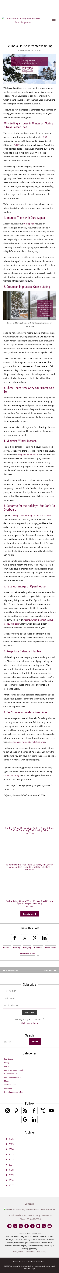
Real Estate (51, 947)
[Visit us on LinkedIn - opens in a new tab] (34, 1119)
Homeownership (28, 953)
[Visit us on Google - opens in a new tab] (25, 1119)
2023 (11, 1154)
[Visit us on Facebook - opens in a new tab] (34, 1110)
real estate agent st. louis (13, 1070)
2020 (11, 1169)
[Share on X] (24, 938)
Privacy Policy (18, 1252)
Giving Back (29, 1204)
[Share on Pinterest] (34, 938)
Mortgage (8, 1088)
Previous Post (12, 970)
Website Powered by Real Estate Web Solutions (29, 1262)
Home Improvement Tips (13, 1092)
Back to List (29, 914)
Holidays (38, 947)
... (38, 953)
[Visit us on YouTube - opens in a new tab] (51, 1110)
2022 (11, 1159)
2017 (11, 1185)
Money (6, 1081)
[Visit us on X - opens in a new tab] (42, 1110)
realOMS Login (29, 1269)
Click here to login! (29, 1022)
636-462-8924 (34, 1219)
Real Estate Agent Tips (12, 1077)
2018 (11, 1180)
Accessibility (30, 1252)
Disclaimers (50, 1266)
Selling (17, 947)
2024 (11, 1149)
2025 (11, 1144)
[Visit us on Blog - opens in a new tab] (25, 1110)
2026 (11, 1138)
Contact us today (11, 775)
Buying (6, 1066)
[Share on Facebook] (14, 938)
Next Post (49, 970)
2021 (11, 1164)
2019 (11, 1175)
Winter (7, 947)
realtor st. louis (10, 1085)
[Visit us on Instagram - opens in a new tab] (7, 1110)
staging (28, 947)
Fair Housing (41, 1252)
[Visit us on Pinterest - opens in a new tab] (16, 1110)
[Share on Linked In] (44, 938)
